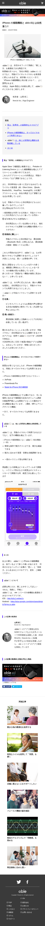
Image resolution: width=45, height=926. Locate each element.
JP (21, 898)
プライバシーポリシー (30, 909)
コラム (10, 915)
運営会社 (25, 902)
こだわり (11, 909)
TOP (10, 902)
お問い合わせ (27, 912)
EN (24, 898)
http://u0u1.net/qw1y (15, 598)
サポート (11, 919)
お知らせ (25, 906)
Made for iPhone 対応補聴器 (16, 387)
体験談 (10, 912)
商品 (10, 906)
